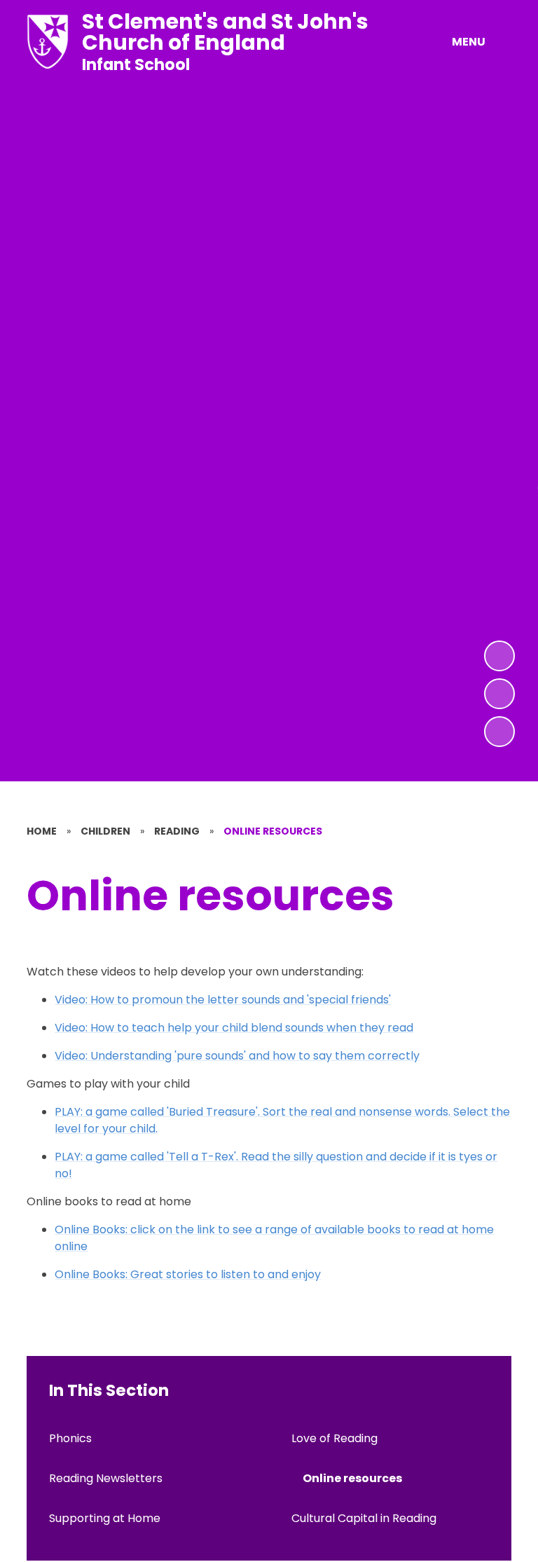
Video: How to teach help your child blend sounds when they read (234, 1028)
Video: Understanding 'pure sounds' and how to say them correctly (237, 1056)
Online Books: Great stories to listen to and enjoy (188, 1274)
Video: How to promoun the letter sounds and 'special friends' (223, 1000)
